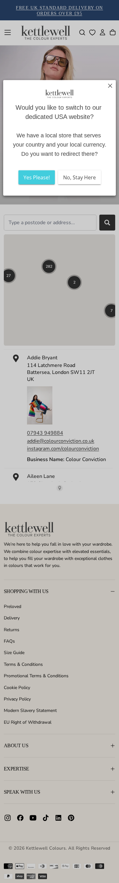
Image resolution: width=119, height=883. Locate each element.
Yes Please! (36, 177)
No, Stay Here (79, 177)
